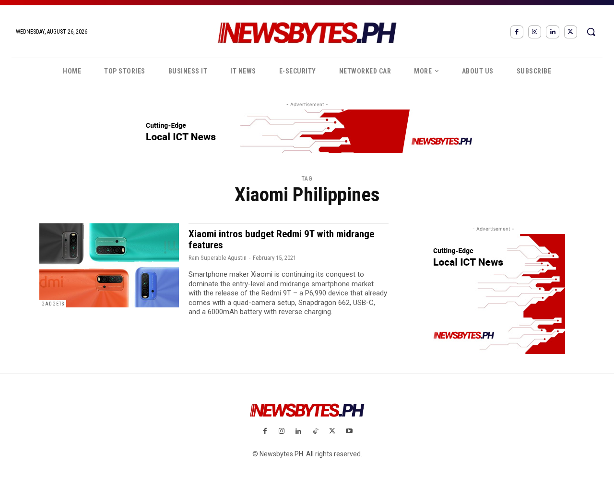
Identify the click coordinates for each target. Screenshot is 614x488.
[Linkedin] (552, 31)
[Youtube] (349, 432)
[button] (590, 31)
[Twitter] (570, 31)
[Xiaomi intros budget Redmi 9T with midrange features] (109, 265)
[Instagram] (534, 31)
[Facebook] (516, 31)
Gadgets (52, 303)
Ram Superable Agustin (218, 257)
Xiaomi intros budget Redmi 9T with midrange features (281, 239)
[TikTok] (315, 432)
